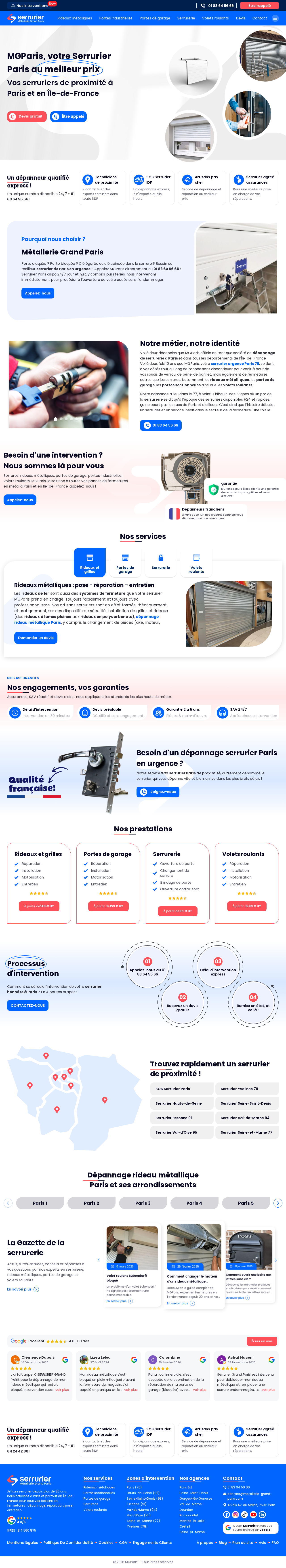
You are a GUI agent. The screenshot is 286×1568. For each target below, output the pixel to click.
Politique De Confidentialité (68, 1542)
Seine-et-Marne (192, 1532)
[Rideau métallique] (66, 418)
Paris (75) (134, 1487)
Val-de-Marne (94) (142, 1509)
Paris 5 (246, 1203)
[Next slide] (276, 1260)
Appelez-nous (38, 293)
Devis (240, 18)
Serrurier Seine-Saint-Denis (246, 1103)
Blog (223, 1542)
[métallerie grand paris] (25, 18)
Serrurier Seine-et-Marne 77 (246, 1132)
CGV (123, 1542)
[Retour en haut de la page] (277, 1477)
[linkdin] (262, 1514)
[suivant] (277, 1203)
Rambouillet (189, 1515)
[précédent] (8, 1203)
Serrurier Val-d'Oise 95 (176, 1132)
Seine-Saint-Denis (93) (145, 1498)
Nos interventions (32, 5)
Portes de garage (155, 18)
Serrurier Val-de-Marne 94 (245, 1117)
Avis (262, 1542)
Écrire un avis (262, 1341)
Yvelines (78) (137, 1526)
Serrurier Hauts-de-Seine (179, 1103)
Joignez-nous (162, 791)
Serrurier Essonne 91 (174, 1117)
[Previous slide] (98, 1260)
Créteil (185, 1526)
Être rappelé (259, 5)
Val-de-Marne (191, 1504)
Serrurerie (186, 18)
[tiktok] (244, 1514)
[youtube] (253, 1514)
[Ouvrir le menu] (275, 18)
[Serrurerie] (81, 418)
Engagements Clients (152, 1542)
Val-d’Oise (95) (139, 1515)
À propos (205, 1542)
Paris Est (186, 1487)
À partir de (39, 906)
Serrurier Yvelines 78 (239, 1088)
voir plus (62, 1389)
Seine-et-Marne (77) (143, 1521)
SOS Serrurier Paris (173, 1088)
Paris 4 (194, 1203)
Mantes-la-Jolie (192, 1521)
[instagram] (235, 1514)
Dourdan (186, 1509)
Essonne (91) (137, 1504)
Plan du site (242, 1542)
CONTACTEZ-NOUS (28, 1005)
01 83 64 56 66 (165, 425)
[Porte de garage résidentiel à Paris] (76, 418)
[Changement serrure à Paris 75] (55, 419)
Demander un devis (36, 637)
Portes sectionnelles (99, 1493)
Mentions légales (22, 1542)
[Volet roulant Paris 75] (61, 418)
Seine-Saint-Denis (194, 1493)
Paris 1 (40, 1203)
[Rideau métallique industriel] (71, 418)
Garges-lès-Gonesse (196, 1498)
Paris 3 (143, 1203)
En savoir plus (19, 1289)
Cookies (106, 1542)
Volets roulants (215, 18)
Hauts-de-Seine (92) (143, 1493)
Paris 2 (91, 1203)
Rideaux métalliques (74, 18)
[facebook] (226, 1514)
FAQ (275, 1542)
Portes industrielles (115, 18)
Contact (259, 18)
